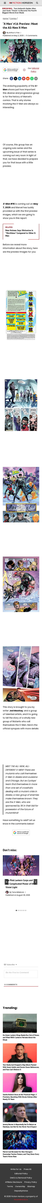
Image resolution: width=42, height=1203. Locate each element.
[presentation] (21, 865)
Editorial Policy (21, 1173)
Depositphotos (21, 1190)
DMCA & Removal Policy (21, 1177)
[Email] (36, 78)
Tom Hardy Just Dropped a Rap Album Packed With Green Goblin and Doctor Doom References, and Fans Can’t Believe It (21, 1067)
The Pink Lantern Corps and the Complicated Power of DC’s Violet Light (21, 884)
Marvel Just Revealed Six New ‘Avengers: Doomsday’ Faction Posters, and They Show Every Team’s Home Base (21, 1154)
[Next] (35, 882)
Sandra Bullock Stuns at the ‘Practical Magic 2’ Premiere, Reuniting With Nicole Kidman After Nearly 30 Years (20, 1096)
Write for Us (15, 1169)
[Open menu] (5, 3)
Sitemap (31, 1186)
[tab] (16, 910)
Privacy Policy (30, 1182)
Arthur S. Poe (14, 32)
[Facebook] (11, 78)
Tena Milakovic (18, 892)
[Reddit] (28, 78)
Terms (10, 1186)
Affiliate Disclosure (13, 1182)
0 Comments (31, 35)
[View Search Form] (37, 3)
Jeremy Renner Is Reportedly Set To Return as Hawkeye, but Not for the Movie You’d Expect (20, 1125)
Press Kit (28, 1169)
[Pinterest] (23, 78)
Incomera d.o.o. (21, 1199)
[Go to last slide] (6, 882)
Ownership (20, 1186)
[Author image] (4, 32)
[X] (15, 78)
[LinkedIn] (19, 78)
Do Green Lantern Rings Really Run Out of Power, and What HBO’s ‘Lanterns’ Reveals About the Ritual (21, 1037)
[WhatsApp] (32, 78)
